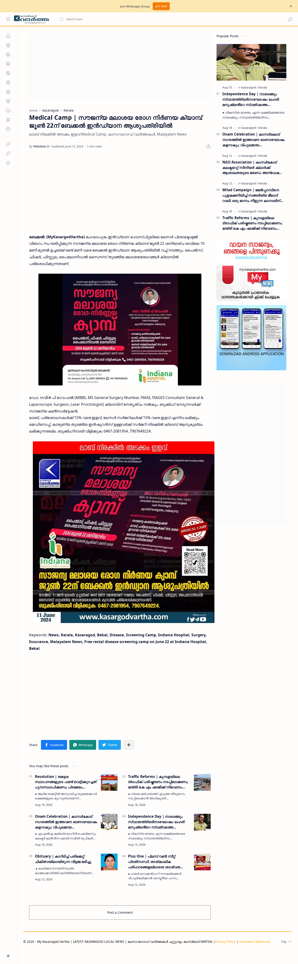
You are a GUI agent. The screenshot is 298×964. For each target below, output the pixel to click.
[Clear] (132, 19)
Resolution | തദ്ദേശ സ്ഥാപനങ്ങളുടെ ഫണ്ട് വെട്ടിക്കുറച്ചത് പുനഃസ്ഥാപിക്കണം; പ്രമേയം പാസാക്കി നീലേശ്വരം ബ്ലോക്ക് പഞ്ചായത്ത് (65, 782)
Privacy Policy (225, 941)
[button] (289, 19)
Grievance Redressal (254, 941)
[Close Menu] (290, 6)
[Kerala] (262, 87)
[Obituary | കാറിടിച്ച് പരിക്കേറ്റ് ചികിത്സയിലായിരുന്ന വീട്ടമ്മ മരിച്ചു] (109, 862)
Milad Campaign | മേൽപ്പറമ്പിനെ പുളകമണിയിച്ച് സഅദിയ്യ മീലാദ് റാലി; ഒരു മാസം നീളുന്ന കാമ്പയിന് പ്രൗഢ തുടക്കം (251, 195)
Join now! (161, 6)
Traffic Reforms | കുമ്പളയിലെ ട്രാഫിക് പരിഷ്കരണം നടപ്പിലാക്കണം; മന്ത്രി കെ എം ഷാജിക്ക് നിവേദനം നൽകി (158, 782)
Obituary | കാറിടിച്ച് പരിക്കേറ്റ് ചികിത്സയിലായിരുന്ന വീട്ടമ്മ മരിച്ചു (63, 859)
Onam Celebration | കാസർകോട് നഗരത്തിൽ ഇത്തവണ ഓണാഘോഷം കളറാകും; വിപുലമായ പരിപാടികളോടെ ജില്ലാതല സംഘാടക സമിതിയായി (66, 822)
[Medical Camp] (119, 329)
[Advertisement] (120, 66)
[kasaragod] (249, 87)
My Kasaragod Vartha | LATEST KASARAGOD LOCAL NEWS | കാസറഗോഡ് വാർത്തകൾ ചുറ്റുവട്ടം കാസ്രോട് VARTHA (124, 941)
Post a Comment (120, 912)
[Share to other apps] (128, 745)
